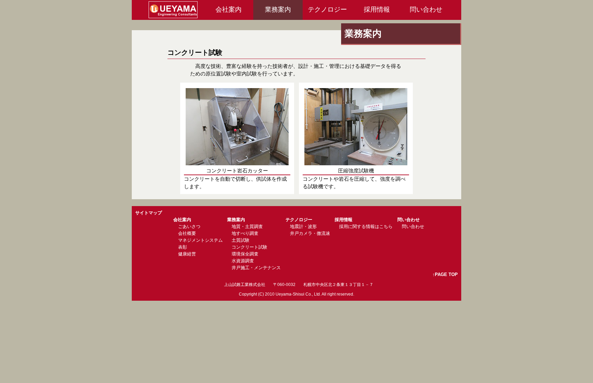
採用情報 (377, 9)
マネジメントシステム (200, 240)
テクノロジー (327, 9)
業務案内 (278, 9)
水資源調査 (243, 260)
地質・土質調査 (247, 226)
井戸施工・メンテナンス (256, 267)
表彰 (182, 247)
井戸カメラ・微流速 (310, 233)
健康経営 (187, 253)
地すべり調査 (245, 233)
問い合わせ (426, 9)
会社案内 (229, 9)
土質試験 (240, 240)
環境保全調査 (245, 253)
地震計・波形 (303, 226)
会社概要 (187, 233)
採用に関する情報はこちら (366, 226)
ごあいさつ (189, 226)
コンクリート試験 (249, 247)
